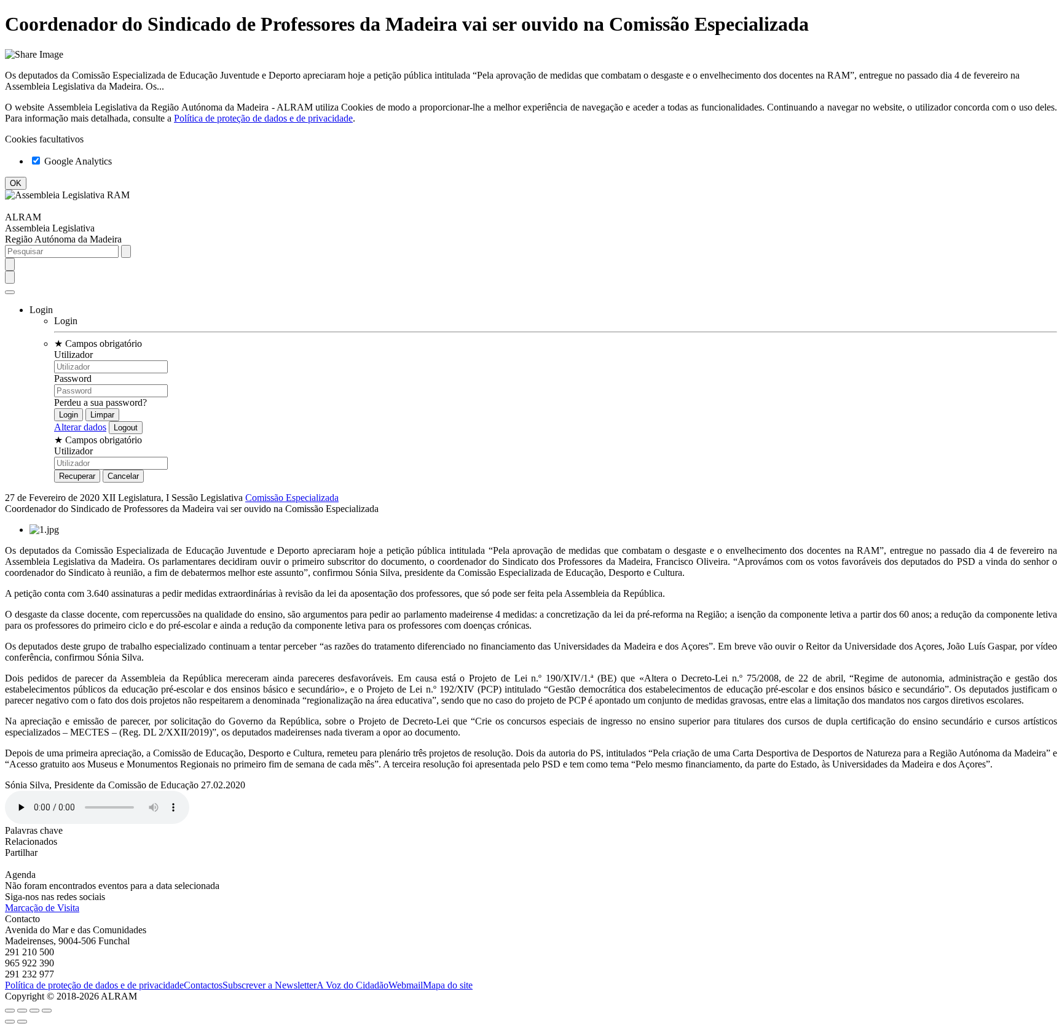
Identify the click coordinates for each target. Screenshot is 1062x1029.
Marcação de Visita (42, 908)
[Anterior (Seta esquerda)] (10, 1021)
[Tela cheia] (34, 1010)
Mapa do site (448, 985)
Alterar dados (80, 427)
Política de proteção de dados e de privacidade (263, 118)
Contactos (203, 985)
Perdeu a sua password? (100, 402)
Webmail (405, 985)
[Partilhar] (22, 1010)
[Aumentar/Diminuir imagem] (47, 1010)
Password (73, 378)
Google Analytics (77, 161)
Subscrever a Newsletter (269, 985)
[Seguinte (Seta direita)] (22, 1021)
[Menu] (10, 292)
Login (65, 321)
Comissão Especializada (292, 497)
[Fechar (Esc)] (10, 1010)
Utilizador (73, 354)
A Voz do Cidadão (352, 985)
